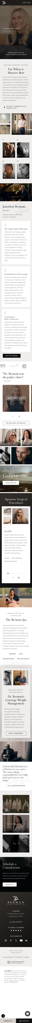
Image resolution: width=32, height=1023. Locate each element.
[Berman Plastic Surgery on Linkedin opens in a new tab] (26, 940)
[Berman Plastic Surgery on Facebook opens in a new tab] (11, 940)
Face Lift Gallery (17, 558)
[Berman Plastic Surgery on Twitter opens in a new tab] (16, 940)
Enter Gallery (11, 483)
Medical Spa (21, 176)
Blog (14, 844)
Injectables (12, 654)
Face (5, 176)
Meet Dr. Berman (12, 355)
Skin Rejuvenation (8, 659)
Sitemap (26, 957)
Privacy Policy (19, 957)
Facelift (6, 558)
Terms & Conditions (8, 957)
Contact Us (10, 884)
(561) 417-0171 (14, 982)
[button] (3, 1016)
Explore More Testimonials (16, 423)
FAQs (14, 804)
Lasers (21, 654)
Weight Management (16, 733)
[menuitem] (6, 940)
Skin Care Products (23, 659)
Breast (20, 155)
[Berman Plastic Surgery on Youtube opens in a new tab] (21, 940)
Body (5, 155)
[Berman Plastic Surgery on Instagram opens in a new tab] (6, 940)
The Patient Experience (14, 824)
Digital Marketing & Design (18, 962)
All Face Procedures (10, 561)
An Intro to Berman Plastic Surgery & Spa (16, 107)
